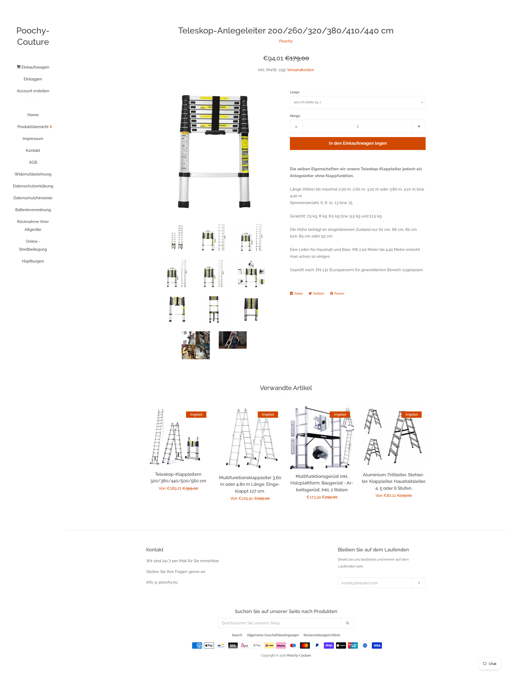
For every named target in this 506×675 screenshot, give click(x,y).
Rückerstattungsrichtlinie (322, 635)
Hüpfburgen (33, 261)
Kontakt (33, 150)
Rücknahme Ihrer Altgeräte (33, 225)
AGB (33, 162)
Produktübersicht (32, 126)
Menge (295, 116)
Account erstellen (33, 91)
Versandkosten (300, 69)
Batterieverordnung (33, 209)
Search (237, 635)
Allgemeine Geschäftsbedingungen (273, 635)
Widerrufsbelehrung (32, 174)
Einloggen (33, 79)
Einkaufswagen (35, 67)
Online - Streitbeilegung (33, 245)
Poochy (286, 41)
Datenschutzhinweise (32, 198)
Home (33, 115)
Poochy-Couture (33, 36)
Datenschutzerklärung (33, 186)
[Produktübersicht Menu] (50, 127)
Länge (294, 92)
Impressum (33, 138)
